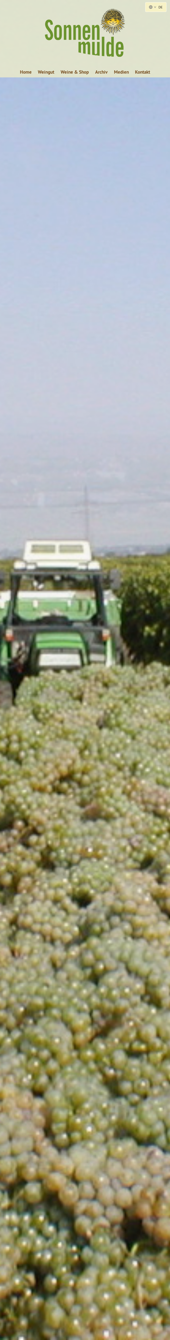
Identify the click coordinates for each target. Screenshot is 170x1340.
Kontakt (142, 72)
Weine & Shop (75, 72)
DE (160, 7)
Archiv (101, 72)
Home (26, 72)
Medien (121, 72)
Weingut (46, 72)
